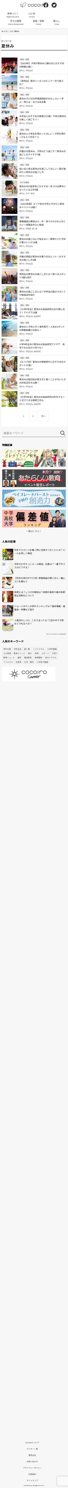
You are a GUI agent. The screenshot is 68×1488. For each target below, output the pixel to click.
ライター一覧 (32, 1448)
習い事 (27, 649)
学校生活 (17, 649)
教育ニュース (9, 657)
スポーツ (45, 653)
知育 (37, 653)
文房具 (18, 662)
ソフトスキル (38, 649)
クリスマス (8, 662)
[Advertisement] (34, 721)
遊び (30, 653)
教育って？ (12, 15)
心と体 (31, 15)
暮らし (56, 22)
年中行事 (7, 649)
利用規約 (32, 1474)
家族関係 (38, 657)
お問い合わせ (32, 1461)
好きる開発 (16, 22)
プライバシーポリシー (32, 1467)
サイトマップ (32, 1480)
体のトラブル (50, 657)
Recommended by (52, 634)
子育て (55, 653)
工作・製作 (29, 662)
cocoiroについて (32, 1442)
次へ (43, 416)
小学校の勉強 (42, 662)
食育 (19, 657)
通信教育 (28, 657)
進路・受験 (38, 22)
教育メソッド (19, 653)
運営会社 (32, 1455)
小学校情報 (52, 649)
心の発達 (7, 653)
